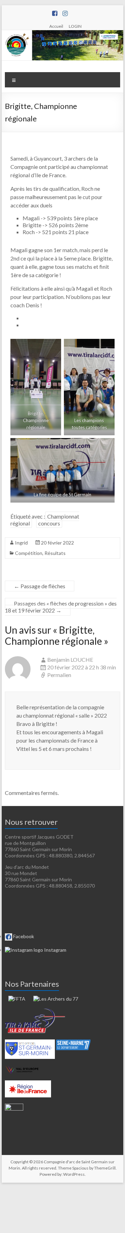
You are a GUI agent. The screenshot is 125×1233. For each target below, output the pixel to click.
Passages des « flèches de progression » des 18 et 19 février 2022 (61, 607)
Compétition (28, 553)
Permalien (59, 674)
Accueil (56, 26)
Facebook (23, 936)
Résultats (55, 553)
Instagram (54, 950)
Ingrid (21, 543)
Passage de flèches (39, 586)
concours (49, 523)
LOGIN (75, 26)
